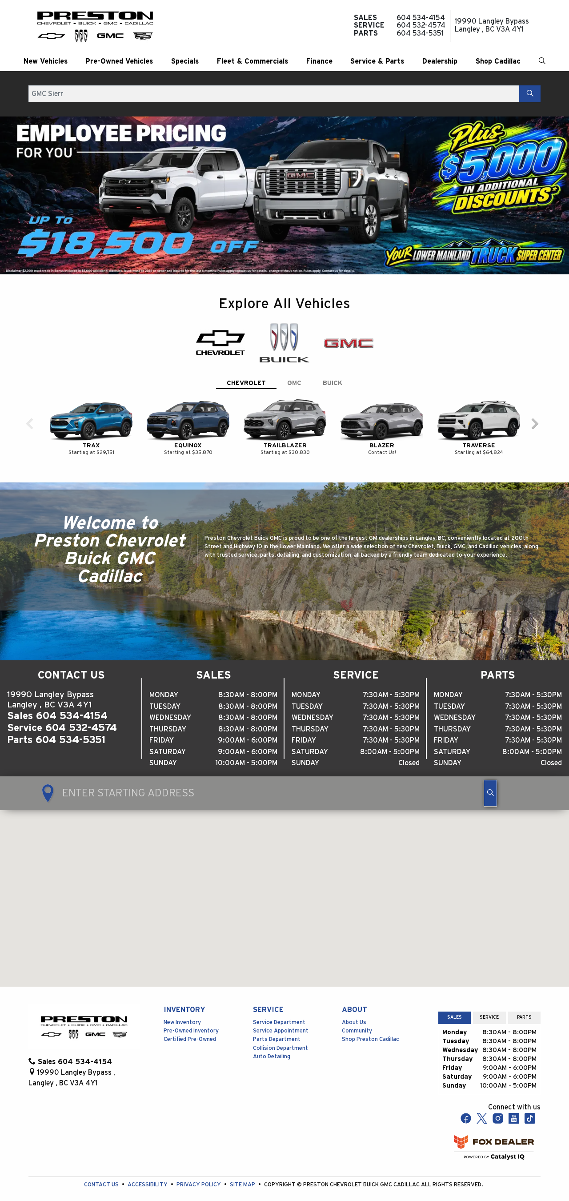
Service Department (279, 1010)
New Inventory (182, 1010)
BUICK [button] (332, 371)
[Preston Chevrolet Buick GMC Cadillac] (95, 26)
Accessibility (148, 1173)
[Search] (530, 93)
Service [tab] (489, 1006)
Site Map (243, 1173)
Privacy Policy (199, 1173)
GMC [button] (294, 371)
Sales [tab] (454, 1006)
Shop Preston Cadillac (370, 1028)
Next (558, 195)
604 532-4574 (81, 716)
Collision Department (280, 1036)
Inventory (184, 998)
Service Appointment (281, 1019)
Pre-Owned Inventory (191, 1019)
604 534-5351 (70, 728)
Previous (10, 195)
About (354, 998)
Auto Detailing (271, 1045)
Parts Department (277, 1028)
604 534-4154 (72, 704)
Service (268, 998)
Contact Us (102, 1173)
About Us (354, 1010)
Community (357, 1019)
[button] (45, 61)
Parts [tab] (524, 1006)
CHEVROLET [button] (246, 371)
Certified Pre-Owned (190, 1028)
